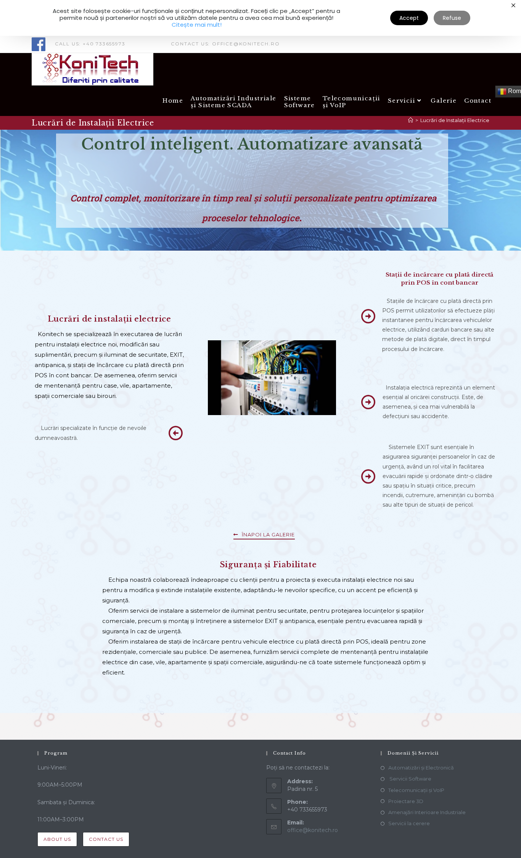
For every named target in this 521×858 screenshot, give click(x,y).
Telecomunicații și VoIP (416, 790)
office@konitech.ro (312, 830)
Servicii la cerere (409, 823)
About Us (57, 839)
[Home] (410, 120)
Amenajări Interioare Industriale (427, 812)
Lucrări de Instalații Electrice (454, 120)
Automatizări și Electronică (421, 768)
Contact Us (106, 839)
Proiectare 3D (405, 801)
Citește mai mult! (197, 25)
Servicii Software (409, 779)
